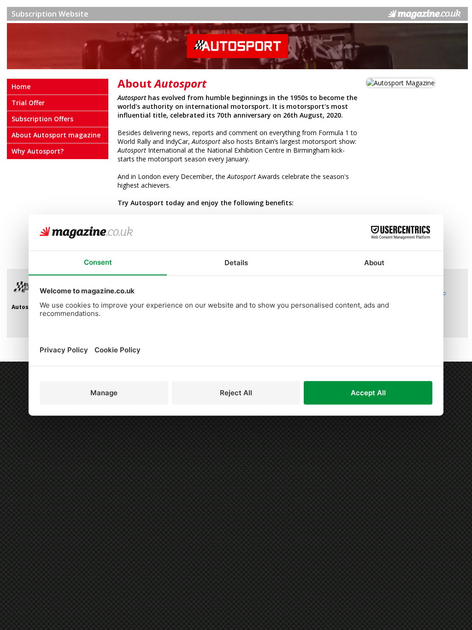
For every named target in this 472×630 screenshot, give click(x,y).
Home (21, 86)
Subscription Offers (42, 118)
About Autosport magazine (56, 135)
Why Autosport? (38, 151)
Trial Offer (28, 102)
